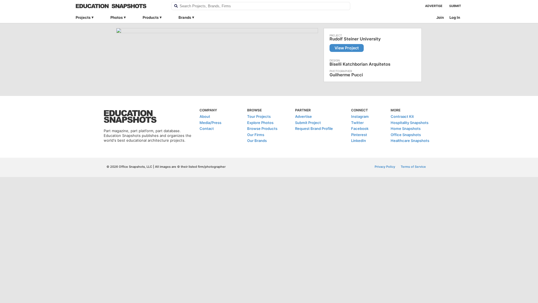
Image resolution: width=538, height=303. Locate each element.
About (205, 116)
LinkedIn (358, 140)
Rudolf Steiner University (355, 39)
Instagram (360, 116)
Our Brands (257, 140)
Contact (207, 128)
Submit (455, 6)
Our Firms (255, 134)
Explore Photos (260, 122)
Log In (454, 17)
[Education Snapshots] (120, 6)
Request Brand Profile (314, 128)
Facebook (359, 128)
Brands (184, 17)
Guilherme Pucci (346, 74)
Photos (116, 17)
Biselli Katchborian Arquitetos (360, 64)
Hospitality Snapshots (409, 122)
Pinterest (359, 134)
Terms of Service (413, 167)
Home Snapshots (406, 128)
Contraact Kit (402, 116)
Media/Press (210, 122)
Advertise (433, 6)
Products (151, 17)
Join (440, 17)
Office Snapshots (406, 134)
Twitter (357, 122)
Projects (83, 17)
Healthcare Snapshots (410, 140)
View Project (347, 47)
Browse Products (262, 128)
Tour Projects (259, 116)
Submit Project (308, 122)
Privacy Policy (385, 167)
